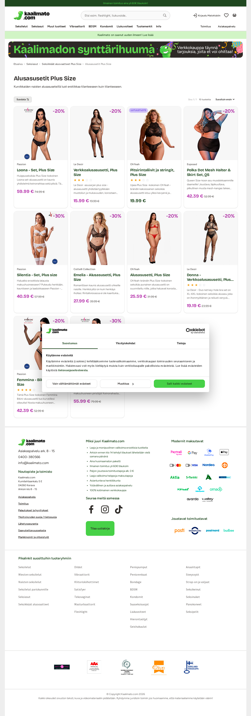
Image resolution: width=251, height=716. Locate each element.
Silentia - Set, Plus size (37, 275)
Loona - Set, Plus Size (36, 170)
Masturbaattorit (84, 604)
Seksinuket (193, 596)
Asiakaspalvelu (226, 26)
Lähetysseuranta (28, 523)
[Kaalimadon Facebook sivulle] (91, 509)
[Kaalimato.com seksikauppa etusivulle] (46, 15)
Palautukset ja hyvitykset (33, 510)
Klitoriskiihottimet (86, 582)
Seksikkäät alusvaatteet (33, 604)
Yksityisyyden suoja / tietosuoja (37, 517)
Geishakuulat (138, 626)
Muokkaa (123, 383)
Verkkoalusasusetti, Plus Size (96, 172)
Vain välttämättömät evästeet (71, 383)
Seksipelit (192, 611)
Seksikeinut (193, 589)
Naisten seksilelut (29, 582)
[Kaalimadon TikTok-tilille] (118, 509)
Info (158, 26)
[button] (165, 15)
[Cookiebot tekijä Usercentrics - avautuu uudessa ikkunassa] (188, 331)
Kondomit (106, 26)
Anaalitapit (193, 567)
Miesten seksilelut (29, 574)
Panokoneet (194, 604)
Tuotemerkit (144, 26)
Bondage (135, 582)
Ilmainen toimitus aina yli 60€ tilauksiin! (125, 3)
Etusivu (18, 64)
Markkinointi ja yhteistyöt (33, 537)
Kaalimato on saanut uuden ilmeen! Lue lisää (125, 35)
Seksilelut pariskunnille (33, 589)
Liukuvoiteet (125, 26)
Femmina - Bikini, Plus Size (37, 382)
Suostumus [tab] (69, 343)
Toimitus (205, 26)
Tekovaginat (82, 596)
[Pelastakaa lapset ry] (62, 667)
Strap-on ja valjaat (198, 582)
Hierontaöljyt (139, 619)
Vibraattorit (77, 26)
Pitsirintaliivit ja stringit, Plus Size (152, 172)
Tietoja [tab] (181, 343)
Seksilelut (21, 26)
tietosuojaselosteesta (73, 370)
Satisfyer (79, 589)
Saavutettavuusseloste (32, 530)
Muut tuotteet (56, 26)
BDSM (92, 26)
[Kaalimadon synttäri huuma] (125, 49)
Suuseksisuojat (139, 604)
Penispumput (138, 567)
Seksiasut (37, 26)
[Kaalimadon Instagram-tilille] (105, 509)
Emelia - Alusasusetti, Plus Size (97, 277)
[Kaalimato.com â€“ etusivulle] (31, 442)
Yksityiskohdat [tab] (125, 343)
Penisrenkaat (138, 574)
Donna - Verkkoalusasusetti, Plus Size (209, 279)
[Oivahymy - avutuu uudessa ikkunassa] (159, 667)
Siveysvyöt (192, 574)
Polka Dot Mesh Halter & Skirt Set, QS (209, 172)
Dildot (78, 567)
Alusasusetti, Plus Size (150, 275)
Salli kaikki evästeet (179, 383)
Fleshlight (80, 611)
